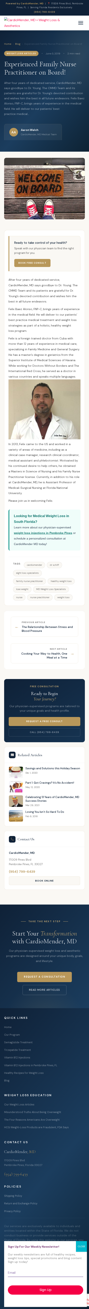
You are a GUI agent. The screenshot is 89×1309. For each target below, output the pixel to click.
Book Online (44, 880)
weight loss (63, 597)
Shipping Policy (13, 1196)
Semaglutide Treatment (18, 1042)
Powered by (25, 3)
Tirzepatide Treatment (17, 1050)
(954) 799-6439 (44, 11)
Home (7, 44)
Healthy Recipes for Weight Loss (24, 1073)
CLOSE (81, 1246)
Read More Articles (44, 990)
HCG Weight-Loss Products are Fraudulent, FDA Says (36, 1127)
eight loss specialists (27, 573)
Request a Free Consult (44, 721)
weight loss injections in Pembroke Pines (43, 533)
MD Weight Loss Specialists (51, 589)
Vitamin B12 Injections (17, 1057)
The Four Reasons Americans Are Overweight (32, 1119)
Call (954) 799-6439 (44, 732)
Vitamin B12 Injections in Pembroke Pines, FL (30, 1065)
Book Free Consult (32, 262)
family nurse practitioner (29, 581)
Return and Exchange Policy (20, 1203)
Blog (17, 44)
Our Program (12, 1034)
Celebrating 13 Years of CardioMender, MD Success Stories (52, 799)
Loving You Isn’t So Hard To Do (44, 812)
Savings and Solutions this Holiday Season (52, 768)
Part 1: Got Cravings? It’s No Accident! (49, 782)
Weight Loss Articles (21, 53)
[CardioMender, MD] (40, 22)
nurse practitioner (39, 597)
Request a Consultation (44, 976)
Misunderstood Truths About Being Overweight (32, 1112)
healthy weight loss (61, 581)
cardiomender (34, 565)
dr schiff (54, 565)
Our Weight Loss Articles (19, 1104)
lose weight (22, 589)
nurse (19, 597)
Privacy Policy (12, 1211)
